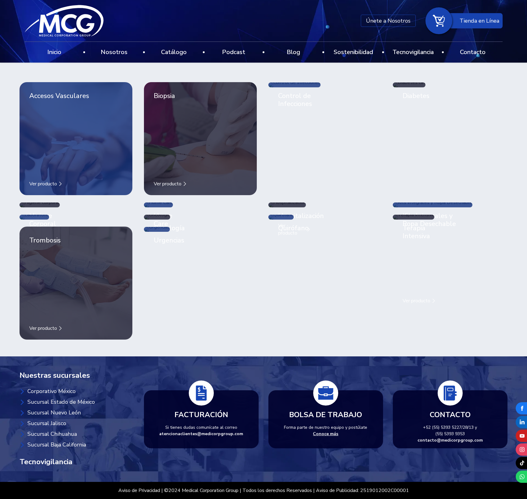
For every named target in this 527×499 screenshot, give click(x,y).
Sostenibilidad (353, 52)
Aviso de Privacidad (139, 490)
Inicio (54, 52)
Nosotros (114, 52)
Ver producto (43, 183)
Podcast (233, 52)
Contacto (473, 52)
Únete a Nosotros (388, 20)
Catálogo (174, 52)
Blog (293, 52)
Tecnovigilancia (413, 52)
